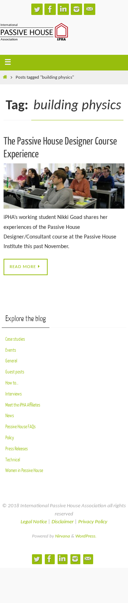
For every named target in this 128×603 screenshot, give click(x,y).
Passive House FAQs (20, 426)
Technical (12, 459)
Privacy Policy (92, 522)
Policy (9, 437)
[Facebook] (50, 9)
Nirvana (62, 536)
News (9, 415)
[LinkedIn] (63, 9)
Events (10, 350)
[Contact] (89, 9)
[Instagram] (76, 9)
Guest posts (14, 371)
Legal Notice (34, 522)
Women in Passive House (24, 470)
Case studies (15, 339)
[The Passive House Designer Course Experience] (64, 186)
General (11, 360)
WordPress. (85, 536)
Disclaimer (63, 522)
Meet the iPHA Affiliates (22, 405)
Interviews (13, 394)
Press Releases (16, 448)
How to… (11, 383)
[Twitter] (37, 9)
